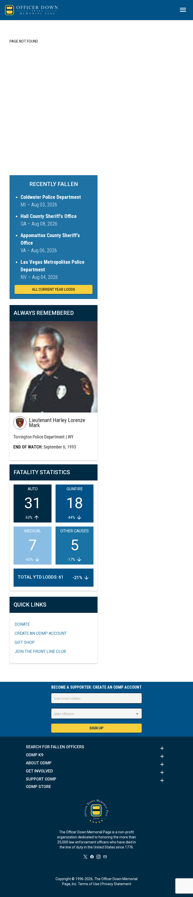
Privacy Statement (116, 884)
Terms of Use (88, 884)
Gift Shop (25, 642)
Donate (22, 624)
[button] (96, 748)
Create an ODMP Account (41, 633)
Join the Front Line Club (40, 651)
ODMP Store (38, 787)
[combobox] (96, 714)
